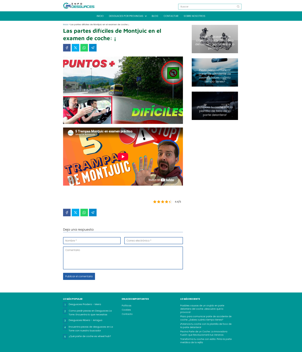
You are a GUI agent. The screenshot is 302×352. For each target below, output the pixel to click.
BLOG (155, 16)
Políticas (126, 305)
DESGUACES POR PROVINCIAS (126, 16)
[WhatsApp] (84, 47)
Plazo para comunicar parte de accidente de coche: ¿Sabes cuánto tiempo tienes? (206, 318)
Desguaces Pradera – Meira (85, 304)
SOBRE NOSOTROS (194, 16)
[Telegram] (93, 47)
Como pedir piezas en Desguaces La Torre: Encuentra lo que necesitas (90, 312)
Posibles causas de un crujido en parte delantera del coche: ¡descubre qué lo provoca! (202, 309)
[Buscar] (238, 6)
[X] (75, 47)
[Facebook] (67, 47)
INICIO (100, 16)
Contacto (127, 314)
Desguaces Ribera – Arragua (85, 320)
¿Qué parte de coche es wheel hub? (90, 336)
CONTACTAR (171, 16)
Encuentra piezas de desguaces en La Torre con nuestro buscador (91, 328)
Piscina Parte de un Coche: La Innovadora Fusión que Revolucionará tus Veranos (203, 333)
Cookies (126, 309)
